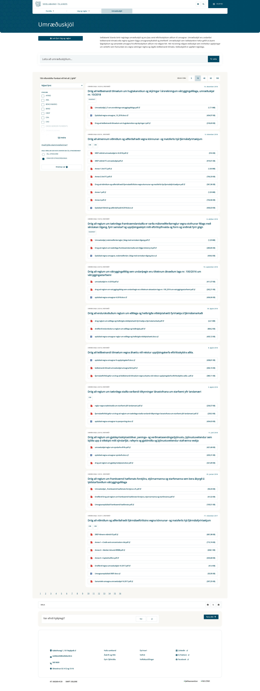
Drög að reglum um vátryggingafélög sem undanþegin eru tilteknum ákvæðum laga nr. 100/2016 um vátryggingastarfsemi (144, 273)
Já (152, 619)
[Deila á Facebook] (207, 604)
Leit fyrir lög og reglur (62, 38)
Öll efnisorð (52, 154)
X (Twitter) (182, 655)
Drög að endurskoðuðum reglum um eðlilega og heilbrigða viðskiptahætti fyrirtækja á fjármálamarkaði (145, 313)
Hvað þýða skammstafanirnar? (55, 145)
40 (204, 78)
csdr (48, 139)
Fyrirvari (143, 650)
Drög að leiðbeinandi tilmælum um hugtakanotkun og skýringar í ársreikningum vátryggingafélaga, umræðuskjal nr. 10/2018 (151, 92)
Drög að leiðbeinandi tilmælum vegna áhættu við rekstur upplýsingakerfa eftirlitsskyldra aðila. (140, 352)
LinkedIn (181, 650)
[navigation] (218, 4)
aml (47, 100)
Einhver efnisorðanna (57, 158)
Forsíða (49, 11)
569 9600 (56, 662)
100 (217, 78)
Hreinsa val (60, 167)
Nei (141, 619)
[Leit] (203, 4)
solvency (92, 99)
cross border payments (57, 126)
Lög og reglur (82, 11)
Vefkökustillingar (147, 659)
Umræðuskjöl (117, 11)
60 (211, 78)
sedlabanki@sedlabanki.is (62, 656)
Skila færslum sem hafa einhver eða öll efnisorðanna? (61, 151)
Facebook (182, 659)
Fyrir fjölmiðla (110, 659)
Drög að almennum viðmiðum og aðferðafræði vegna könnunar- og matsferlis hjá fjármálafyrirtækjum (145, 139)
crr (47, 135)
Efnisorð (45, 92)
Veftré (142, 655)
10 (198, 78)
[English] (198, 4)
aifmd (48, 95)
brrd (48, 109)
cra (47, 117)
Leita (215, 59)
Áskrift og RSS (110, 655)
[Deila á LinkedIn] (218, 604)
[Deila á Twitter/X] (213, 604)
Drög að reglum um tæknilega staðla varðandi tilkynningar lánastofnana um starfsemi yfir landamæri (144, 391)
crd (47, 122)
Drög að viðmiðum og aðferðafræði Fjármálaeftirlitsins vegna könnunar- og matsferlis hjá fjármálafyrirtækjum (149, 520)
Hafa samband (110, 650)
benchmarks (51, 104)
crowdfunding (53, 130)
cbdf (48, 113)
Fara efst (210, 617)
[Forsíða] (54, 4)
